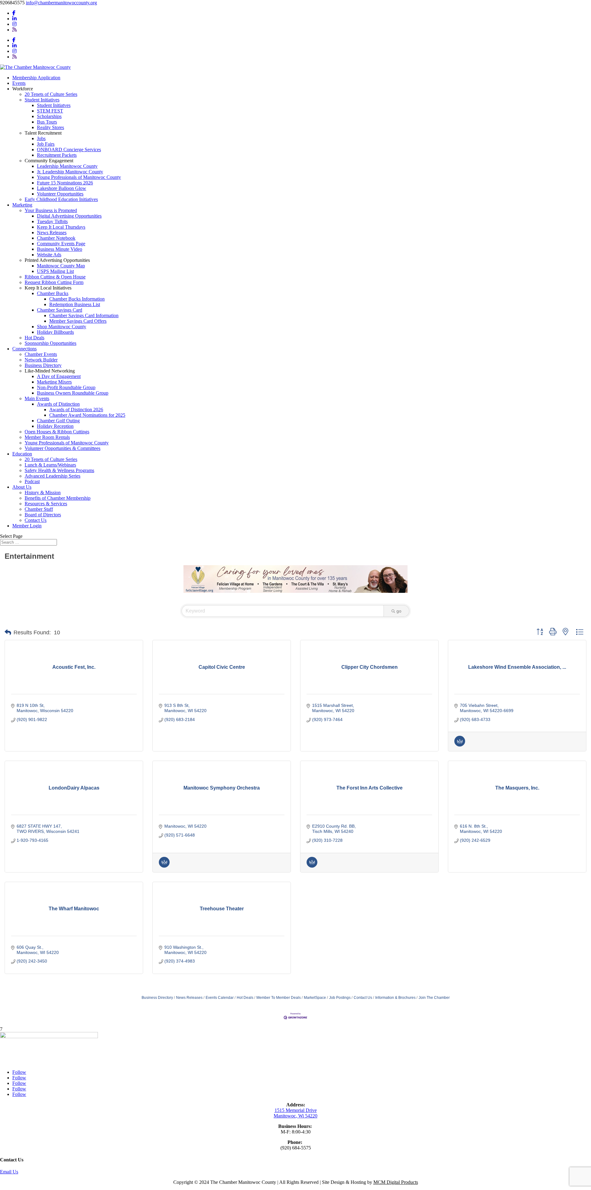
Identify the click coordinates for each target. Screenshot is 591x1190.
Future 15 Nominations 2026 (65, 182)
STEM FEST (50, 110)
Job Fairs (45, 144)
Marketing (22, 204)
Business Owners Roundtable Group (72, 393)
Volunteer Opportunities (60, 193)
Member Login (27, 525)
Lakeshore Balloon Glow (61, 188)
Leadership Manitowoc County (67, 166)
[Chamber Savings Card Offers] (459, 745)
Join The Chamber (434, 997)
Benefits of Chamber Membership (57, 498)
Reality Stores (50, 127)
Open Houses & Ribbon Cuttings (57, 431)
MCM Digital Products (395, 1182)
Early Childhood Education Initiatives (61, 199)
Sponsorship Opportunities (50, 343)
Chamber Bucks (52, 293)
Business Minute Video (59, 249)
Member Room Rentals (47, 437)
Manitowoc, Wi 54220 (295, 1115)
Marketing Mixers (54, 381)
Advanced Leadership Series (52, 476)
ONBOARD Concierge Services (69, 149)
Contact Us (35, 520)
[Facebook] (13, 13)
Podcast (32, 481)
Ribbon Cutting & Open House (55, 276)
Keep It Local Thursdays (61, 227)
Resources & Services (46, 503)
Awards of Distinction (58, 404)
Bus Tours (47, 121)
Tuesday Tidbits (52, 221)
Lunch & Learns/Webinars (50, 464)
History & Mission (43, 492)
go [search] (398, 611)
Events (19, 83)
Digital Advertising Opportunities (69, 216)
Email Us (9, 1171)
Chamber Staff (39, 509)
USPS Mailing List (55, 271)
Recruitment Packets (57, 155)
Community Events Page (61, 243)
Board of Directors (43, 514)
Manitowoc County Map (61, 265)
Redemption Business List (74, 304)
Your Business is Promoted (51, 210)
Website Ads (49, 254)
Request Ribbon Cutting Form (54, 282)
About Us (21, 487)
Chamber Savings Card (59, 310)
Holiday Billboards (55, 332)
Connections (24, 348)
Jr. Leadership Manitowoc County (70, 171)
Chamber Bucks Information (77, 298)
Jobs (41, 138)
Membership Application (36, 77)
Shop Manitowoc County (61, 326)
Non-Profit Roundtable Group (66, 387)
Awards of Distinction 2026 (76, 409)
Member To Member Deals (278, 997)
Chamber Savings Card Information (84, 315)
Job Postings (340, 997)
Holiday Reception (55, 426)
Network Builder (41, 359)
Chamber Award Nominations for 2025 (87, 415)
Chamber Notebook (56, 238)
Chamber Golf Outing (58, 420)
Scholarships (49, 116)
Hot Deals (34, 337)
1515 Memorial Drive (296, 1110)
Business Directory (43, 365)
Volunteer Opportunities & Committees (62, 448)
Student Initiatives (42, 99)
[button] (8, 632)
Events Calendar (220, 997)
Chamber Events (41, 354)
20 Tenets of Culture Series (51, 94)
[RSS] (14, 29)
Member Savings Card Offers (78, 321)
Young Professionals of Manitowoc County (79, 177)
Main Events (37, 398)
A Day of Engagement (59, 376)
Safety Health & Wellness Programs (59, 470)
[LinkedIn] (14, 18)
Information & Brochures (395, 997)
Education (22, 453)
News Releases (51, 232)
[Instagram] (14, 24)
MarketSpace (315, 997)
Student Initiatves (53, 105)
